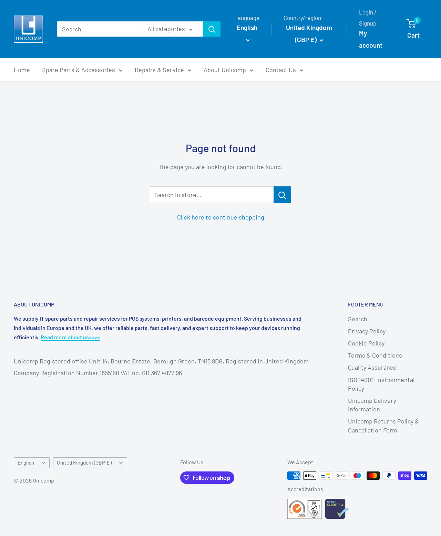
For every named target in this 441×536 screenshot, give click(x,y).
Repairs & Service (159, 70)
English (26, 462)
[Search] (211, 29)
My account (370, 39)
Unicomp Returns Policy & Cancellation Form (383, 425)
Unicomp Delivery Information (372, 405)
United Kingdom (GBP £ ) (84, 462)
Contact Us (281, 70)
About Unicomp (225, 70)
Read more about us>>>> (70, 337)
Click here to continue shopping (220, 217)
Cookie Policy (366, 343)
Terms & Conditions (375, 355)
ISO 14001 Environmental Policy (381, 384)
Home (22, 70)
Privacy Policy (367, 331)
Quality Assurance (372, 367)
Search (357, 319)
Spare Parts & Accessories (78, 70)
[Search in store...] (282, 194)
